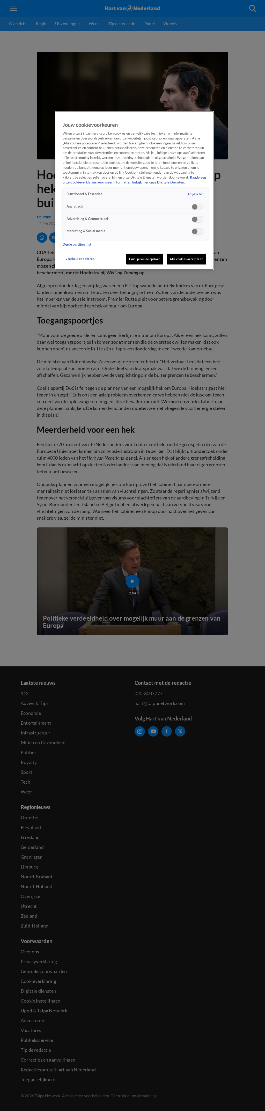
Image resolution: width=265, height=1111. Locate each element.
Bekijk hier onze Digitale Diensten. (158, 182)
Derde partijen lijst (77, 244)
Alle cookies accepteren (186, 259)
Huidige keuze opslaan (144, 259)
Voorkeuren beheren (79, 258)
